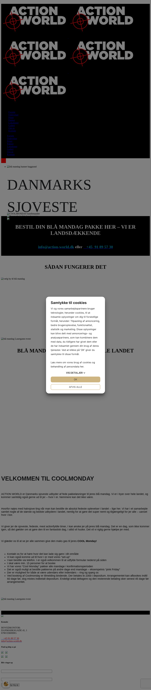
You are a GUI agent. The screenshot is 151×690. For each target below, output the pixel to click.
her (81, 366)
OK (75, 379)
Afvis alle (75, 386)
